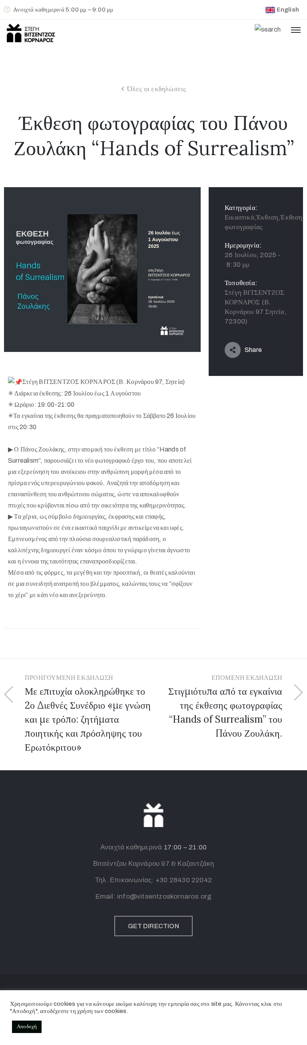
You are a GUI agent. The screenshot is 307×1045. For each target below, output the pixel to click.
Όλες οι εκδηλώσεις (156, 89)
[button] (153, 926)
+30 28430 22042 (183, 880)
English (288, 9)
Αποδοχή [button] (27, 1026)
